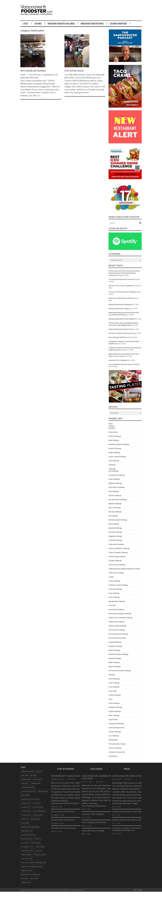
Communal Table (28, 791)
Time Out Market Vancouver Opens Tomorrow (124, 364)
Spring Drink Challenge (116, 723)
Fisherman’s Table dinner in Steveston (121, 298)
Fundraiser (38, 807)
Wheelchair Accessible (30, 874)
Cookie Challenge (114, 581)
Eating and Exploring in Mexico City (120, 329)
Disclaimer (112, 428)
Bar (39, 771)
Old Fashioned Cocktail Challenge (120, 671)
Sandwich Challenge (115, 707)
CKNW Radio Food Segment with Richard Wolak (124, 569)
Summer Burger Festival (116, 728)
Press (110, 699)
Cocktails (35, 783)
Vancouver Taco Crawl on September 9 (121, 286)
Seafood (40, 847)
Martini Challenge (114, 650)
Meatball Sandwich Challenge (118, 654)
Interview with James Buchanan (68, 776)
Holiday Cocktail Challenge (117, 626)
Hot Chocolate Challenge (117, 630)
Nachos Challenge (115, 508)
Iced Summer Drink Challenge (118, 634)
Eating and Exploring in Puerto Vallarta (121, 319)
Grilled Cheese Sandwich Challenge (120, 618)
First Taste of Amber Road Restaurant (121, 333)
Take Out (26, 855)
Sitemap (111, 426)
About (111, 424)
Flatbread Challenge (115, 483)
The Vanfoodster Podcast (117, 744)
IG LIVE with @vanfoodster (117, 638)
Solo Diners (27, 851)
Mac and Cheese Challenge (118, 499)
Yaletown (25, 882)
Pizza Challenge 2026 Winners (94, 822)
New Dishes (26, 831)
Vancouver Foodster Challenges (61, 23)
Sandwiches (27, 847)
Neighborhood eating (30, 827)
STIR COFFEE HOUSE (74, 70)
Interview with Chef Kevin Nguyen (65, 803)
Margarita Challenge (115, 646)
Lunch (25, 823)
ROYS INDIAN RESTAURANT (33, 70)
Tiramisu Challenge (115, 748)
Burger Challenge (114, 452)
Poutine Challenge (115, 695)
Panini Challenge (114, 679)
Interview (38, 815)
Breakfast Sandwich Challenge (119, 444)
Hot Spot (26, 815)
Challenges (112, 469)
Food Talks (112, 605)
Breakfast (26, 779)
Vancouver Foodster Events (92, 23)
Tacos (38, 851)
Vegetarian (26, 870)
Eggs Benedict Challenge (117, 601)
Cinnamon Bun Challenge (117, 565)
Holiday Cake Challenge (116, 622)
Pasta (38, 839)
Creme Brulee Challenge (117, 475)
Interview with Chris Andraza (63, 820)
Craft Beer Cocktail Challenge (118, 585)
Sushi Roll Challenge (115, 540)
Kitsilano (35, 819)
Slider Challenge (114, 715)
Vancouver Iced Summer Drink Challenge (122, 292)
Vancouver (26, 859)
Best (33, 775)
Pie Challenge (113, 516)
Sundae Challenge (115, 732)
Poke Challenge (114, 524)
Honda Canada (39, 811)
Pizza (24, 843)
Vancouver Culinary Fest (117, 752)
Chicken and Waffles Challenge (119, 548)
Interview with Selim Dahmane (63, 828)
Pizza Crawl (112, 691)
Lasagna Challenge (115, 642)
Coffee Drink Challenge (116, 573)
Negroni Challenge (115, 666)
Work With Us (113, 756)
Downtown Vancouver (30, 799)
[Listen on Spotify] (125, 249)
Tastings (38, 23)
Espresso (25, 803)
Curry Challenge (114, 593)
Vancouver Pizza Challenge (93, 830)
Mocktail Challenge (115, 658)
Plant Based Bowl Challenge (118, 520)
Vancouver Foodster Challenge (33, 863)
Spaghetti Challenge (115, 536)
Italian (24, 819)
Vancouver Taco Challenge (117, 360)
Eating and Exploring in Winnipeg (119, 304)
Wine (24, 878)
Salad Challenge (114, 703)
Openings (112, 675)
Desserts (42, 791)
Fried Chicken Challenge (117, 487)
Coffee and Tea (27, 787)
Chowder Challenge (115, 561)
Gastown (25, 811)
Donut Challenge (114, 597)
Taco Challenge (114, 736)
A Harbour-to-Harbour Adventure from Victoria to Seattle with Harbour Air (132, 829)
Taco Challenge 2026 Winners (118, 337)
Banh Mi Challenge (115, 436)
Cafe (24, 783)
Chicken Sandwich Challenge (118, 552)
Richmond (35, 843)
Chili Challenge (113, 471)
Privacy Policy (113, 432)
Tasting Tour (39, 855)
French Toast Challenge (116, 609)
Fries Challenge (114, 491)
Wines (34, 878)
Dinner (25, 795)
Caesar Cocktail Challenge (117, 457)
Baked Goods (27, 771)
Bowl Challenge (114, 440)
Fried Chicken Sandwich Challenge (120, 614)
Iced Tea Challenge (115, 495)
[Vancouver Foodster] (36, 14)
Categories (112, 465)
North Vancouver (28, 835)
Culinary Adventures (118, 23)
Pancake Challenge (115, 512)
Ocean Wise (26, 839)
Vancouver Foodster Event (31, 866)
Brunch (37, 779)
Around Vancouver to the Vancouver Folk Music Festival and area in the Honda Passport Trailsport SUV (124, 273)
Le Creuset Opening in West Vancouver (122, 279)
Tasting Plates (113, 740)
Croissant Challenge (115, 589)
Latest (25, 23)
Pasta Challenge (114, 683)
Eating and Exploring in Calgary (119, 308)
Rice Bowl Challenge (115, 528)
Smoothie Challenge (115, 532)
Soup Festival (113, 719)
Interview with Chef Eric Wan (63, 811)
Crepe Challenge (114, 479)
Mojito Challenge (114, 662)
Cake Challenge (114, 461)
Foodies (25, 807)
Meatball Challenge (115, 504)
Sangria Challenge (115, 711)
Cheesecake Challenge (116, 544)
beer (24, 775)
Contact (111, 577)
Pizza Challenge (114, 687)
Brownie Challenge (115, 448)
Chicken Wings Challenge (117, 556)
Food (36, 803)
